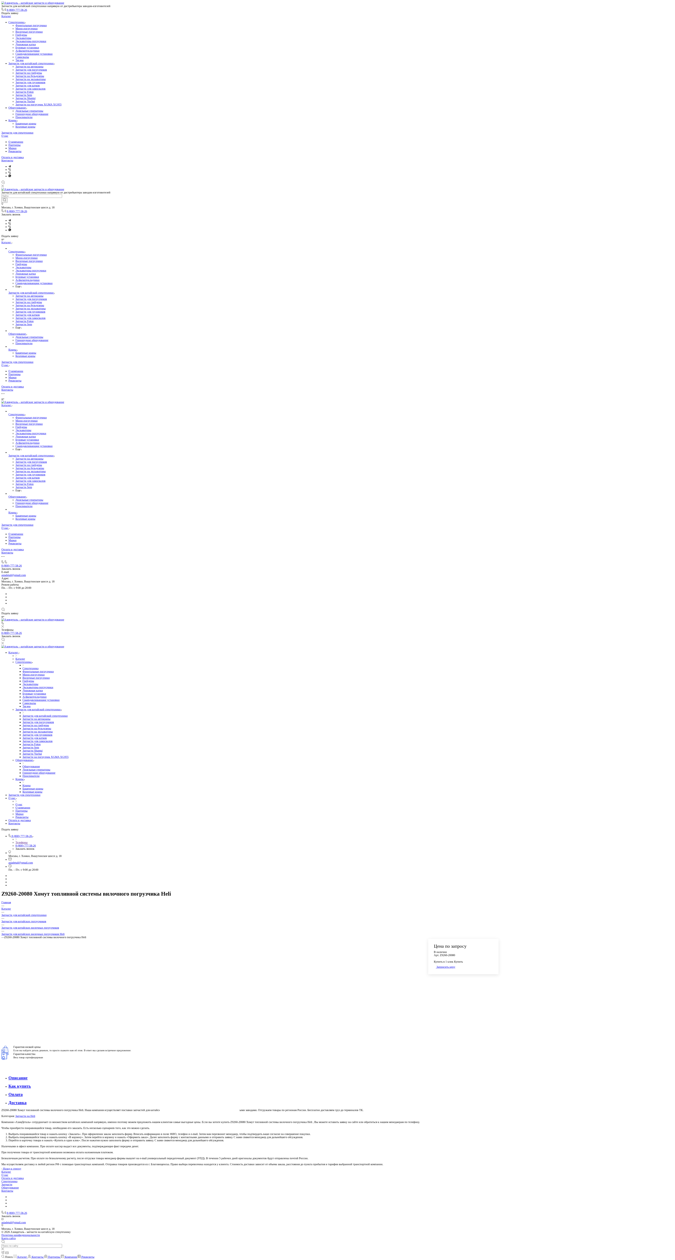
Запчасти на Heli (25, 1116)
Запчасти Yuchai (25, 101)
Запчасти (6, 1184)
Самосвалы (22, 57)
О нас (4, 135)
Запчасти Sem (23, 95)
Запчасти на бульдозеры (29, 76)
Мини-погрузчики (26, 28)
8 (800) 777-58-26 (17, 9)
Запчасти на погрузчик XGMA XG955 (38, 104)
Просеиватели (24, 117)
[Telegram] (9, 166)
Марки (12, 148)
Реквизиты (14, 151)
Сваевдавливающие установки (34, 53)
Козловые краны (25, 126)
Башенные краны (25, 123)
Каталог (6, 16)
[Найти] (4, 200)
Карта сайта (8, 1238)
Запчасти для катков (27, 85)
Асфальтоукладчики (27, 50)
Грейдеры (21, 34)
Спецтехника (16, 22)
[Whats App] (9, 176)
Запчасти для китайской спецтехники (31, 63)
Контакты (7, 160)
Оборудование (17, 107)
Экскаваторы (23, 38)
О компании (15, 141)
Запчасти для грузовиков (30, 82)
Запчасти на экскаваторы (30, 79)
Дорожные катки (25, 44)
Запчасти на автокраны (29, 66)
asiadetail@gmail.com (13, 575)
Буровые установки (27, 47)
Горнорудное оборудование (31, 114)
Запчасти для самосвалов (30, 88)
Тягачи (19, 60)
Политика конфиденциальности (20, 1235)
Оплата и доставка (12, 157)
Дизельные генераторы (29, 110)
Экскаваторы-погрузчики (30, 41)
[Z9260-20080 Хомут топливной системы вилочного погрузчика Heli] (199, 1030)
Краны (12, 120)
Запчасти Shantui (25, 98)
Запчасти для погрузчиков (31, 69)
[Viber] (9, 169)
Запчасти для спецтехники (17, 132)
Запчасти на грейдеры (28, 72)
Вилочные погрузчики (29, 31)
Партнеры (14, 144)
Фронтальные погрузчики (31, 25)
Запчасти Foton (24, 91)
